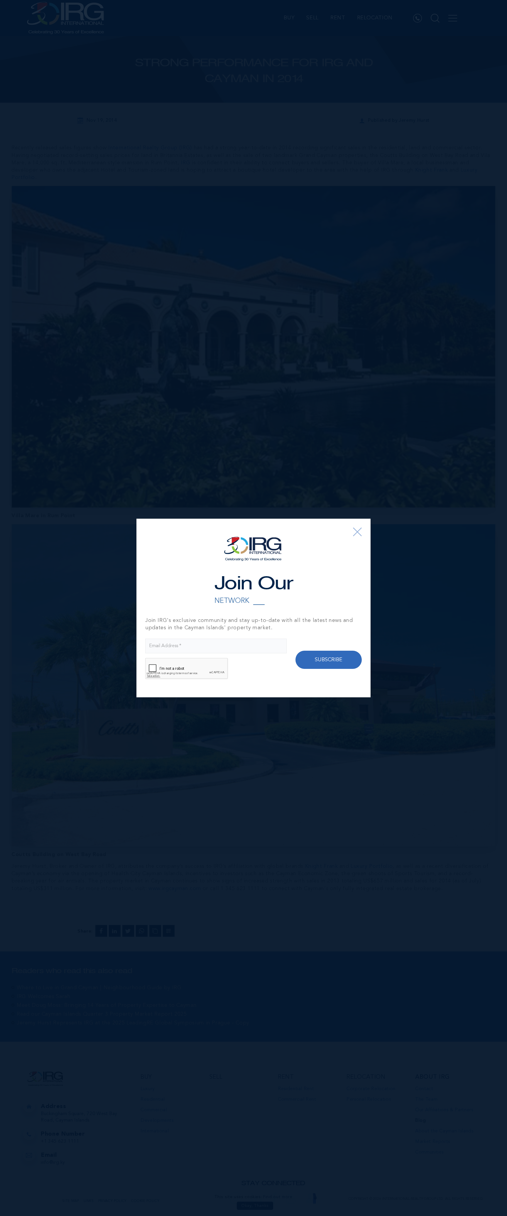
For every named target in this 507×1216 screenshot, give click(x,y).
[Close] (357, 531)
